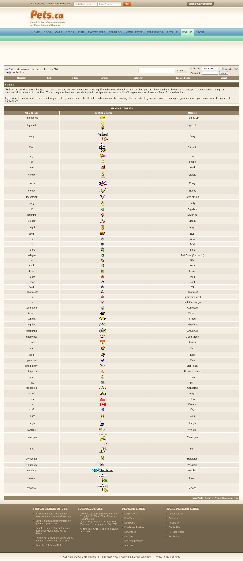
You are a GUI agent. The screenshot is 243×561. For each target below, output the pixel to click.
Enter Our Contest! (195, 6)
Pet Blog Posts (176, 532)
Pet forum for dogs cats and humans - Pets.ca (30, 69)
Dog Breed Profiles (134, 527)
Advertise (173, 518)
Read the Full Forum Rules (49, 545)
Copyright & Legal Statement (136, 556)
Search (224, 78)
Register (21, 78)
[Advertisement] (121, 54)
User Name (195, 68)
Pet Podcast (175, 536)
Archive (209, 498)
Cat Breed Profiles (133, 541)
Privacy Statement (224, 498)
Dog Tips (129, 518)
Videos (75, 78)
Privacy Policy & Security (167, 556)
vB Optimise (112, 521)
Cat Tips (128, 536)
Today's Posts (183, 78)
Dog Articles (130, 513)
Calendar (138, 78)
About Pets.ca (176, 513)
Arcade (104, 78)
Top (236, 498)
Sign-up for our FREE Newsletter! (51, 4)
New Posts (198, 498)
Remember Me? (230, 69)
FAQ (56, 69)
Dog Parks (129, 522)
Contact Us (174, 527)
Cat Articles (130, 532)
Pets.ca (33, 10)
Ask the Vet (174, 522)
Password (195, 73)
